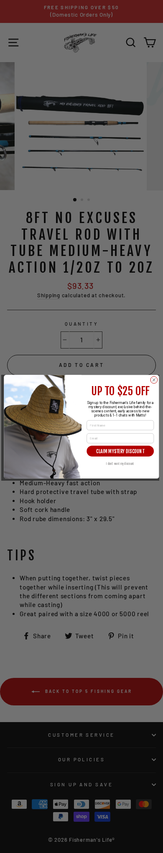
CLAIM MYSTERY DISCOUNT (120, 451)
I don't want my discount (120, 463)
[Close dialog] (154, 379)
